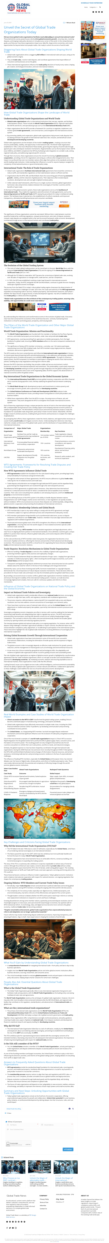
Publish (69, 1149)
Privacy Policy (81, 1234)
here (58, 1241)
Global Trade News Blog (14, 1109)
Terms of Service (74, 1234)
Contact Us (66, 1234)
